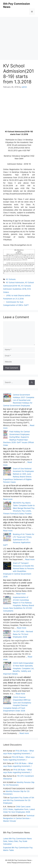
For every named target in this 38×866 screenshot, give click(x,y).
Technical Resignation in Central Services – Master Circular (18, 818)
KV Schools (11, 279)
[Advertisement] (19, 36)
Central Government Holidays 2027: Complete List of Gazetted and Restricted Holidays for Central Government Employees (18, 400)
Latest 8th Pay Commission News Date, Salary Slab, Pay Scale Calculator (17, 841)
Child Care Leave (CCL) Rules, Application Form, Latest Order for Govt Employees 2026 (19, 809)
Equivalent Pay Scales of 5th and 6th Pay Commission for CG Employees (18, 800)
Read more (7, 499)
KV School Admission (15, 282)
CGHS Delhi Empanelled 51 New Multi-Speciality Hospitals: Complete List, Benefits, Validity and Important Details (18, 668)
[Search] (32, 382)
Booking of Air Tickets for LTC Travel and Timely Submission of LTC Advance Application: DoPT (18, 539)
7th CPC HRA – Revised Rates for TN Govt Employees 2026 (23, 634)
